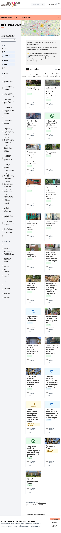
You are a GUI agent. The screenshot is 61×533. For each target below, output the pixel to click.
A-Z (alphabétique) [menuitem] (37, 75)
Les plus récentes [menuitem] (30, 75)
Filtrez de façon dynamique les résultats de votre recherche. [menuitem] (8, 36)
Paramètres (54, 529)
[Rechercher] (43, 4)
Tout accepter (54, 519)
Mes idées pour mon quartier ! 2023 (11, 17)
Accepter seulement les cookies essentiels (54, 524)
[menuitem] (8, 40)
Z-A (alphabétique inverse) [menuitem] (45, 75)
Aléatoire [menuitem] (24, 76)
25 (39, 502)
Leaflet (43, 35)
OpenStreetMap (50, 35)
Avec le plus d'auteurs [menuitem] (57, 75)
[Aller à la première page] (11, 4)
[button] (3, 45)
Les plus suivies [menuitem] (52, 75)
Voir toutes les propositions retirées (35, 514)
